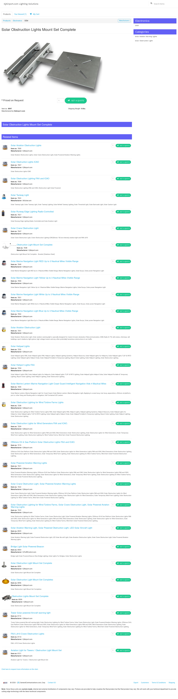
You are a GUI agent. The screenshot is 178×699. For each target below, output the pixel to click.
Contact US (52, 683)
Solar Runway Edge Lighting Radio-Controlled (32, 211)
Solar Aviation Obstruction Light (25, 327)
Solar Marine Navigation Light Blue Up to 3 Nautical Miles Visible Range (44, 310)
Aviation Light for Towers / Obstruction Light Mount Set (36, 650)
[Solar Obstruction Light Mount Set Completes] (6, 581)
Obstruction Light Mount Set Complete (34, 244)
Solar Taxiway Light (20, 194)
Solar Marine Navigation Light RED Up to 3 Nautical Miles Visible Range (44, 261)
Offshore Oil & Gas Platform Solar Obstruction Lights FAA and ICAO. (43, 441)
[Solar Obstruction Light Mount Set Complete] (4, 565)
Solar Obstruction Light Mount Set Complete (31, 563)
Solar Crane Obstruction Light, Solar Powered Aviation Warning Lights (43, 483)
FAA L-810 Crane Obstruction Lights (27, 633)
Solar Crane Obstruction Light (25, 228)
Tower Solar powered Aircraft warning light (30, 612)
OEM (137, 25)
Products (7, 14)
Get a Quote (76, 100)
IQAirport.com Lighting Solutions (21, 4)
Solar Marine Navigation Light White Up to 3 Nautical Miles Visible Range (45, 294)
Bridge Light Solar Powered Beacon (27, 546)
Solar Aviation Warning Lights (146, 36)
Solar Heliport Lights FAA (23, 364)
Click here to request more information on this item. (20, 669)
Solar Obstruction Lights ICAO (25, 161)
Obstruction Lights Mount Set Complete (30, 596)
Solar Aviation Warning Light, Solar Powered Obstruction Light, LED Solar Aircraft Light (51, 527)
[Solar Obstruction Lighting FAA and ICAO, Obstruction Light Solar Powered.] (5, 180)
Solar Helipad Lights (20, 346)
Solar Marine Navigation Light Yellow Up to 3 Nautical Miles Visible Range (45, 277)
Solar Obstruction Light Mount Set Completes (32, 579)
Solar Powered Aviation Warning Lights (29, 462)
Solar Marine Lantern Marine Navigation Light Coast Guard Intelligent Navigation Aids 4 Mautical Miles (58, 383)
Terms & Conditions (159, 683)
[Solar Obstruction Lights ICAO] (5, 163)
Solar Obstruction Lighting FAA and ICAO (30, 178)
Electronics (17, 21)
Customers (145, 683)
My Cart (35, 14)
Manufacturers (124, 21)
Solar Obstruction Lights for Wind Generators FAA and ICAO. (39, 423)
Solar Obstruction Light (144, 41)
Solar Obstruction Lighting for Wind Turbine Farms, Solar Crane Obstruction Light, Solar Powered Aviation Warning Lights (60, 505)
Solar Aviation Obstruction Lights (26, 145)
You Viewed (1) (20, 14)
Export (136, 683)
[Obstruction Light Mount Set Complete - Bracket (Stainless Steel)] (9, 246)
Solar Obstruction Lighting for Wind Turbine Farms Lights (37, 402)
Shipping (172, 683)
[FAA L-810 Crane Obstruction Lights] (5, 635)
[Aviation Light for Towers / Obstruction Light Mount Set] (5, 652)
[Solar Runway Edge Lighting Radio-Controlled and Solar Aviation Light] (3, 213)
